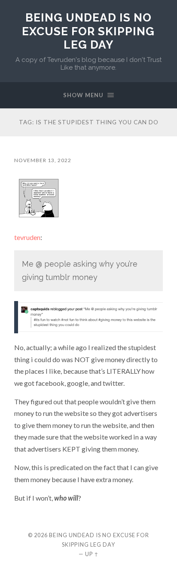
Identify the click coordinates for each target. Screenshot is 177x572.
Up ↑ (92, 553)
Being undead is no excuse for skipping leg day (88, 31)
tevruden (27, 237)
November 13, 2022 (42, 160)
